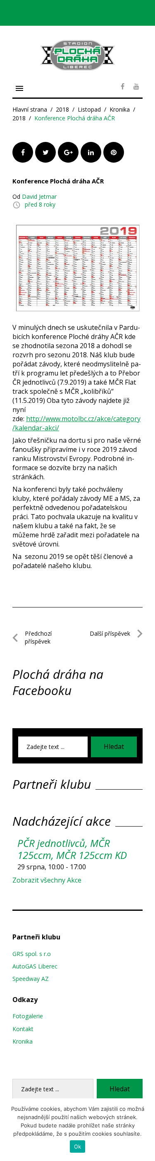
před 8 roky (40, 204)
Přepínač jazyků (115, 16)
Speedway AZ (30, 979)
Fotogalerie (27, 1016)
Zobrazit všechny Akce (46, 880)
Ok (77, 1146)
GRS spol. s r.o (31, 954)
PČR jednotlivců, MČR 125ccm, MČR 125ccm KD (72, 849)
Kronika (120, 109)
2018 (62, 109)
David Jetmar (39, 196)
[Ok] (145, 1130)
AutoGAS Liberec (34, 966)
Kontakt (22, 1029)
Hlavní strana (29, 109)
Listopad (89, 109)
